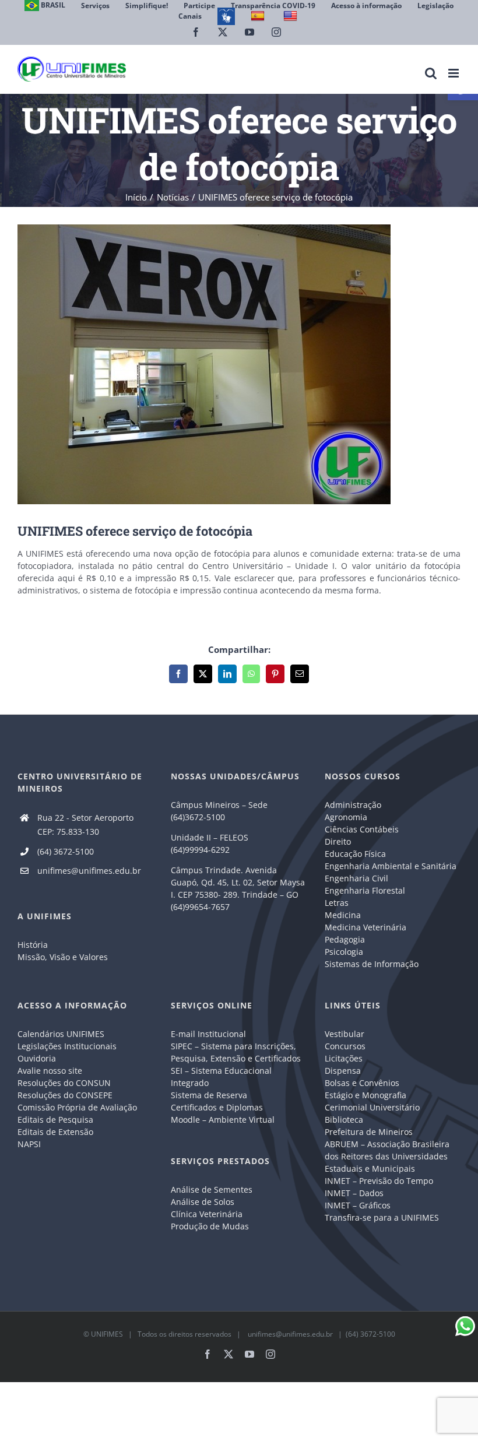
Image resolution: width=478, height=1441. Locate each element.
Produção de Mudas (210, 1226)
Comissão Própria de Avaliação (77, 1107)
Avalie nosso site (49, 1070)
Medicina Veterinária (365, 927)
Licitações (344, 1058)
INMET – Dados (354, 1193)
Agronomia (346, 817)
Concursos (345, 1046)
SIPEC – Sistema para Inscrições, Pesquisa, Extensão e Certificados (236, 1052)
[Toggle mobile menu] (454, 73)
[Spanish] (259, 16)
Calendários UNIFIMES (60, 1033)
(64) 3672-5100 (65, 851)
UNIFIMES (107, 1334)
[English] (292, 16)
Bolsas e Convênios (362, 1082)
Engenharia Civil (356, 878)
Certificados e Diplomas (217, 1107)
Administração (353, 804)
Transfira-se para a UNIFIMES (382, 1217)
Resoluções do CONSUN (64, 1082)
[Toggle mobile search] (431, 73)
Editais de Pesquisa (55, 1119)
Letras (337, 902)
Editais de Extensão (55, 1131)
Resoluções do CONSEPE (65, 1095)
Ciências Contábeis (362, 829)
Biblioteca (344, 1119)
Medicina (343, 914)
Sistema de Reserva (209, 1095)
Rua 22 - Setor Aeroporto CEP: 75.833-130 (85, 824)
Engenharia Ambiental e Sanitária (390, 865)
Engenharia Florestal (365, 890)
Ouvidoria (36, 1058)
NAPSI (30, 1144)
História (32, 944)
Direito (338, 841)
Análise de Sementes (211, 1189)
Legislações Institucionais (67, 1046)
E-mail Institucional (208, 1033)
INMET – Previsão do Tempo (379, 1180)
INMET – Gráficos (358, 1205)
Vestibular (344, 1033)
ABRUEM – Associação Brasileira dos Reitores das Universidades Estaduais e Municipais (387, 1156)
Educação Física (355, 853)
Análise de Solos (202, 1201)
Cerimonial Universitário (372, 1107)
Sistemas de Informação (372, 963)
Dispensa (343, 1070)
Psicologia (344, 951)
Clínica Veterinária (206, 1213)
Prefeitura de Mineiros (369, 1131)
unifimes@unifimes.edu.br (89, 870)
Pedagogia (345, 939)
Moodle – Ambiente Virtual (223, 1119)
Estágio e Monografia (365, 1095)
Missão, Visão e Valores (62, 956)
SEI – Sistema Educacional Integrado (221, 1076)
